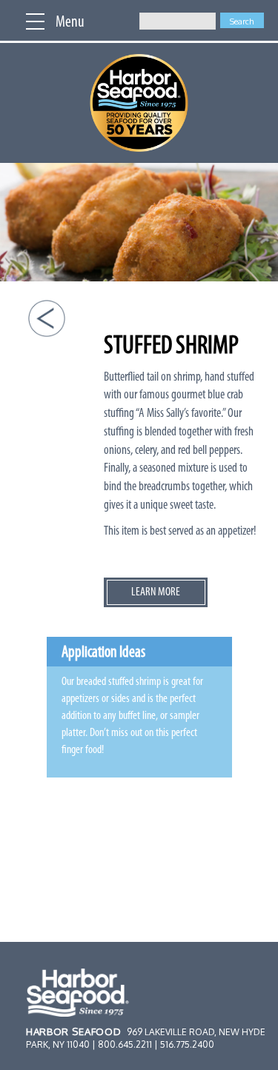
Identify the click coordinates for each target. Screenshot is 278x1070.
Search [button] (242, 21)
